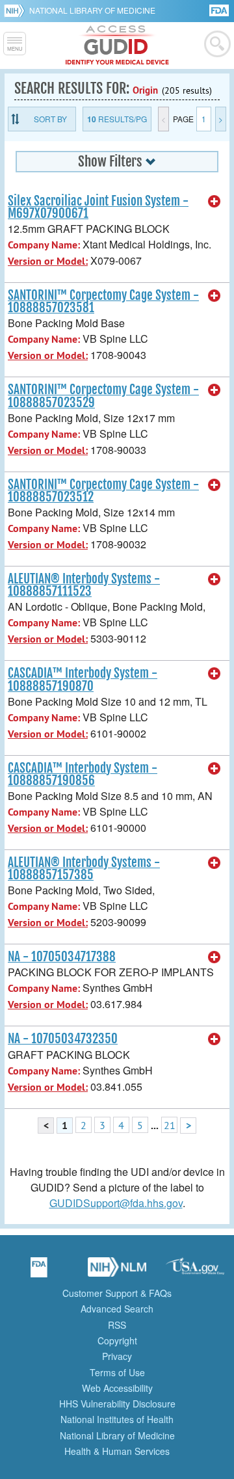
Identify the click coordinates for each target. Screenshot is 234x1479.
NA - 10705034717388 (62, 957)
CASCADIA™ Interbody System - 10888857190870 (82, 679)
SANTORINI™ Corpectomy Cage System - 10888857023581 (103, 301)
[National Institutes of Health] (16, 10)
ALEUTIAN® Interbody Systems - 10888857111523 (84, 585)
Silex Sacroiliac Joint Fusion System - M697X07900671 (98, 207)
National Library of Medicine (92, 10)
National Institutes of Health (117, 1419)
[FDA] (220, 9)
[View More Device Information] (214, 201)
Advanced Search (117, 1308)
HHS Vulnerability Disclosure (117, 1403)
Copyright (117, 1340)
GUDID (117, 45)
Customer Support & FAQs (117, 1292)
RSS (117, 1324)
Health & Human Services (117, 1451)
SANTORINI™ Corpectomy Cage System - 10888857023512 (103, 491)
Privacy (117, 1356)
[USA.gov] (195, 1271)
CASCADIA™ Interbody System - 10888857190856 (82, 774)
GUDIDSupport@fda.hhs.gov (116, 1202)
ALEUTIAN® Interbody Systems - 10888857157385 (84, 869)
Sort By (50, 118)
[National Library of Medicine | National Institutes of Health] (117, 1271)
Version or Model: (48, 261)
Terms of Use (117, 1372)
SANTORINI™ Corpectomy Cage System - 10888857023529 (103, 396)
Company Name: (44, 245)
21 (170, 1125)
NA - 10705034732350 (63, 1038)
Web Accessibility (117, 1387)
